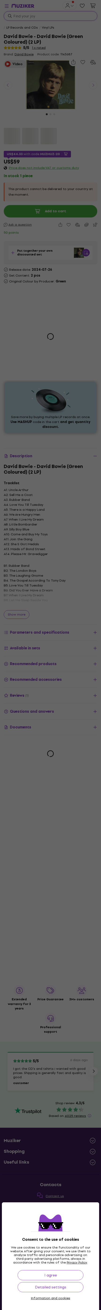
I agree (50, 1275)
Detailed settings (50, 1287)
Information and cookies (50, 1298)
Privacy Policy (77, 1262)
